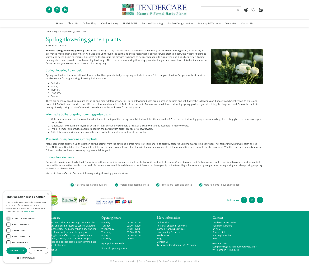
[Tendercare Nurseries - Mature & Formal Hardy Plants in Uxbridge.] (154, 9)
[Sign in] (246, 9)
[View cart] (260, 9)
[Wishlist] (253, 9)
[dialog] (27, 227)
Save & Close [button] (16, 250)
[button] (27, 258)
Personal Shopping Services (172, 225)
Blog (159, 238)
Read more (29, 211)
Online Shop (163, 222)
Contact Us (163, 241)
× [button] (48, 194)
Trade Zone (163, 235)
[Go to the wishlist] (253, 9)
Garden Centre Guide (170, 261)
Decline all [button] (38, 250)
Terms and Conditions (169, 245)
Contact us (51, 249)
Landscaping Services (168, 232)
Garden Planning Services (171, 228)
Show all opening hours (114, 248)
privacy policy (191, 261)
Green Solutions (147, 261)
